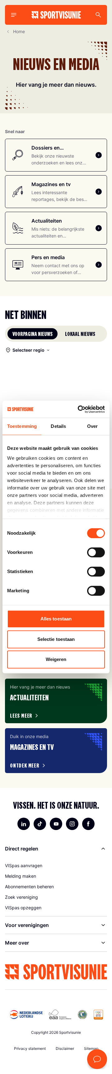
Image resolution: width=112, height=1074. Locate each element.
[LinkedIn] (23, 824)
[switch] (96, 552)
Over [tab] (92, 426)
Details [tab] (58, 426)
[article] (56, 701)
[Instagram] (72, 824)
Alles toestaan (56, 618)
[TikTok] (40, 824)
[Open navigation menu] (13, 15)
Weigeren (56, 659)
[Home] (56, 15)
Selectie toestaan (56, 639)
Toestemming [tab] (22, 426)
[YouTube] (56, 824)
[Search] (98, 15)
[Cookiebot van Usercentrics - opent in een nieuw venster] (79, 409)
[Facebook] (88, 824)
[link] (56, 865)
